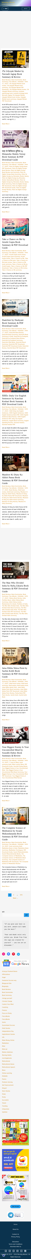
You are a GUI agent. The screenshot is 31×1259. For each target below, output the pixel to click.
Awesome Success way (9, 980)
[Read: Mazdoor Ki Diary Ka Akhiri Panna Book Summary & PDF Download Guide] (15, 462)
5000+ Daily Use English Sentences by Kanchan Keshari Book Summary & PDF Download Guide (14, 400)
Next (15, 898)
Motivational (6, 1061)
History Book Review (15, 598)
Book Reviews (6, 80)
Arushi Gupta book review (17, 254)
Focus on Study (7, 1013)
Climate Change (7, 1001)
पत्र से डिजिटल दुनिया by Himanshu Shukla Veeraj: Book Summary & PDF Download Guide (14, 155)
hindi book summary (13, 492)
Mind (3, 1046)
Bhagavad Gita (6, 983)
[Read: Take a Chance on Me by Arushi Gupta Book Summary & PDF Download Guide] (15, 227)
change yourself (7, 998)
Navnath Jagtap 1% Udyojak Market (13, 95)
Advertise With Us (15, 1246)
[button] (25, 8)
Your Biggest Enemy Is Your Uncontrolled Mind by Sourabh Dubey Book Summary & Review (15, 751)
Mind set (4, 1049)
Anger (4, 977)
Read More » (6, 124)
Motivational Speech (8, 1067)
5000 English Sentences (16, 413)
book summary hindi (15, 846)
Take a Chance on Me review (18, 268)
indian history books (15, 602)
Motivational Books (8, 1064)
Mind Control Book (18, 764)
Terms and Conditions (15, 1244)
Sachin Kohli (14, 695)
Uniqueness (5, 1109)
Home (15, 1224)
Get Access (15, 1206)
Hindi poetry (12, 685)
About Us (15, 1229)
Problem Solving (7, 1082)
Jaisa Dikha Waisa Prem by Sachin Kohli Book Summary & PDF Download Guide (15, 672)
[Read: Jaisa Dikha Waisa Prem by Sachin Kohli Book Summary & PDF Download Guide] (15, 656)
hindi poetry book (22, 685)
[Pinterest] (17, 1251)
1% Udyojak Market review (17, 89)
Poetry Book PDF (20, 693)
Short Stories (6, 1091)
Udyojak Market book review (11, 97)
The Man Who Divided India (10, 606)
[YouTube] (14, 1251)
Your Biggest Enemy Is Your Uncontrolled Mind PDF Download (15, 774)
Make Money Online (8, 1040)
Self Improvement (7, 1085)
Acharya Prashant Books (9, 971)
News (3, 1070)
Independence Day (8, 1031)
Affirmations (6, 974)
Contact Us (15, 1234)
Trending (4, 1106)
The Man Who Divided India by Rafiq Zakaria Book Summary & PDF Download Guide (15, 587)
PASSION (4, 1076)
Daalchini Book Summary (10, 334)
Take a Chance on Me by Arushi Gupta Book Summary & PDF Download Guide (15, 243)
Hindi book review (14, 683)
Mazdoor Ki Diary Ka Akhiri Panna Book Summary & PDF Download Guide (15, 479)
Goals (4, 1022)
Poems (4, 1079)
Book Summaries (16, 80)
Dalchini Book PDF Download (16, 348)
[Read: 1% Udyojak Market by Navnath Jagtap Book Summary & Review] (15, 59)
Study (4, 1097)
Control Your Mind (7, 1004)
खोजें (3, 912)
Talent (4, 1103)
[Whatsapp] (25, 1251)
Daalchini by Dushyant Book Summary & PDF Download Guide (12, 323)
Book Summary (7, 995)
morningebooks (7, 1058)
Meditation (5, 1043)
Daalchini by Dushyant (21, 336)
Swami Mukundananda (20, 852)
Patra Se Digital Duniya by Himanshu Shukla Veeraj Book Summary (15, 182)
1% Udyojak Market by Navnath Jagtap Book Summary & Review (13, 74)
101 (21, 895)
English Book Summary (16, 420)
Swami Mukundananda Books (11, 854)
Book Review (13, 490)
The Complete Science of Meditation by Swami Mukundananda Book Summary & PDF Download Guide (15, 833)
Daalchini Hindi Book (8, 342)
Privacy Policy (15, 1237)
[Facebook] (6, 1251)
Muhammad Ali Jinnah (9, 604)
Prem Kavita (6, 695)
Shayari (4, 1088)
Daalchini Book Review (16, 332)
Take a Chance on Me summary (12, 270)
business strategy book (20, 93)
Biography (5, 986)
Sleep (4, 1094)
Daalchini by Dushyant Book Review (13, 338)
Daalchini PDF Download (16, 344)
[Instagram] (10, 1251)
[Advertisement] (15, 27)
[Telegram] (21, 1251)
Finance (4, 1010)
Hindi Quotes (6, 1028)
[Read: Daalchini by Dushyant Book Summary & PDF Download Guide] (15, 308)
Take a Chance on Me (17, 258)
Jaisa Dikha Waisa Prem (9, 687)
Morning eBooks (8, 2)
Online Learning (7, 1073)
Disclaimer (15, 1241)
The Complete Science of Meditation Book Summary (14, 858)
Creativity (5, 1007)
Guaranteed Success (8, 1025)
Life (3, 1037)
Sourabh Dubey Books (20, 766)
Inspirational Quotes (8, 1034)
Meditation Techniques (16, 850)
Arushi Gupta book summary (11, 256)
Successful (5, 1100)
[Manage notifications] (3, 1255)
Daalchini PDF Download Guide (12, 346)
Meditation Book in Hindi (9, 848)
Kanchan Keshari (19, 422)
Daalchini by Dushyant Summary (12, 340)
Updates (4, 1112)
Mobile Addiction (7, 1052)
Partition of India (22, 604)
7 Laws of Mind (14, 762)
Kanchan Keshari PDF (8, 424)
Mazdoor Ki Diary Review (10, 501)
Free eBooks (12, 81)
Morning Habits (6, 1055)
